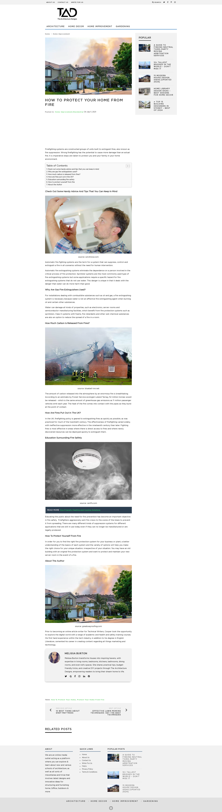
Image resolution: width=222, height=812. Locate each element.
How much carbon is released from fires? (64, 174)
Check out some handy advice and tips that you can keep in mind (73, 169)
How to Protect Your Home (63, 699)
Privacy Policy (87, 769)
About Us (50, 2)
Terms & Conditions (89, 772)
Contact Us (63, 2)
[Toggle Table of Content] (126, 166)
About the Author (55, 185)
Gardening (123, 26)
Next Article (115, 708)
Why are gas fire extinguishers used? (62, 172)
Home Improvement (100, 26)
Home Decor (76, 26)
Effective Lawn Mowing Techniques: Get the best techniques (106, 713)
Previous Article (64, 708)
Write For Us (77, 2)
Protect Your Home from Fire (90, 699)
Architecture (55, 26)
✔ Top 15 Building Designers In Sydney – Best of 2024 (162, 106)
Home (47, 34)
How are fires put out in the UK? (61, 177)
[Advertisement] (135, 14)
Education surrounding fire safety (61, 179)
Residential (78, 112)
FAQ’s (84, 766)
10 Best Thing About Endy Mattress (68, 712)
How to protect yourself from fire (61, 182)
